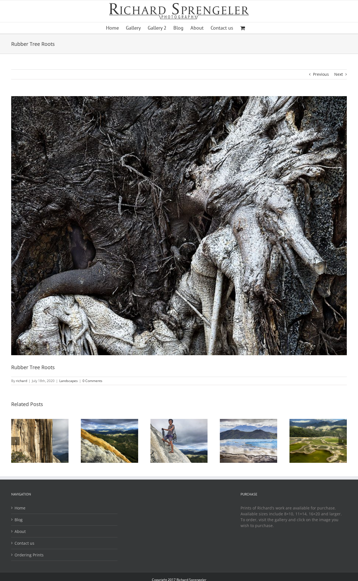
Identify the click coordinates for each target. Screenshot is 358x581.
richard (21, 380)
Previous (321, 74)
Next (338, 74)
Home (20, 508)
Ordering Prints (29, 555)
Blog (19, 519)
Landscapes (68, 380)
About (20, 531)
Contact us (24, 543)
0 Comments (92, 380)
